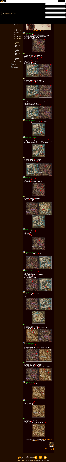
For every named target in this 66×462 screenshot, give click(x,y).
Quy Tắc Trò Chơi (20, 460)
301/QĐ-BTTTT (34, 460)
